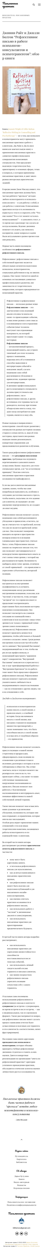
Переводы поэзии (21, 1188)
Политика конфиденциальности (21, 1205)
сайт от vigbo (21, 1252)
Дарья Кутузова (21, 1176)
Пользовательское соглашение (22, 1202)
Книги (21, 1179)
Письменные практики (10, 5)
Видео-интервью (21, 1182)
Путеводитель (21, 1156)
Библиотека (21, 1162)
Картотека (21, 1159)
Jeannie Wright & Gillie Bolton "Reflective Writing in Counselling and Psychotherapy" (18, 132)
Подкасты (21, 1185)
